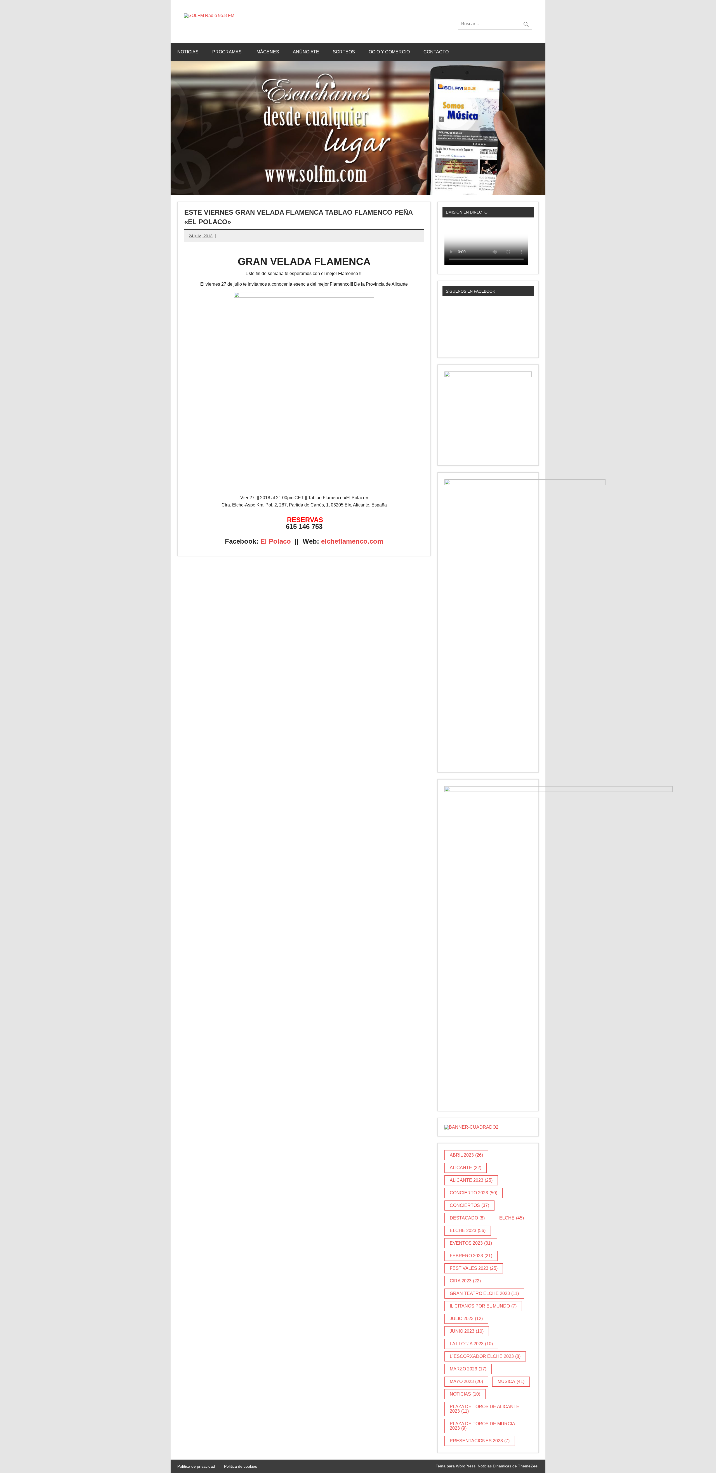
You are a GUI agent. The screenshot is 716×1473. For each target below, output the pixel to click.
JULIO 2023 (466, 1318)
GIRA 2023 (465, 1280)
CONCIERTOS (469, 1205)
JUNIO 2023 (467, 1331)
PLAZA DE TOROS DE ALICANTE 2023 (484, 1408)
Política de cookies (240, 1466)
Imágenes (267, 51)
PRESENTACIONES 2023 (480, 1440)
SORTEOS (344, 51)
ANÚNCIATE (306, 51)
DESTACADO (467, 1218)
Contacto (436, 51)
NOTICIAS (465, 1394)
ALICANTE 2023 (471, 1180)
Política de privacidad (196, 1466)
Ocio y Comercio (389, 51)
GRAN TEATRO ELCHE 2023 (484, 1293)
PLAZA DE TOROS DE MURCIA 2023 (482, 1426)
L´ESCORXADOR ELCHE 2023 (485, 1356)
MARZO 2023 (468, 1369)
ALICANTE (465, 1167)
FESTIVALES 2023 (474, 1268)
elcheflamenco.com (352, 541)
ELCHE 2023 (468, 1230)
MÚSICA (511, 1381)
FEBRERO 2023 (471, 1255)
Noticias (188, 51)
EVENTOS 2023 (471, 1243)
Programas (227, 51)
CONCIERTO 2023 (473, 1192)
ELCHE (511, 1218)
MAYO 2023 (466, 1381)
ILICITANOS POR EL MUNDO (483, 1306)
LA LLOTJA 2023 (471, 1343)
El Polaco (275, 541)
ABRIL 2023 (466, 1155)
